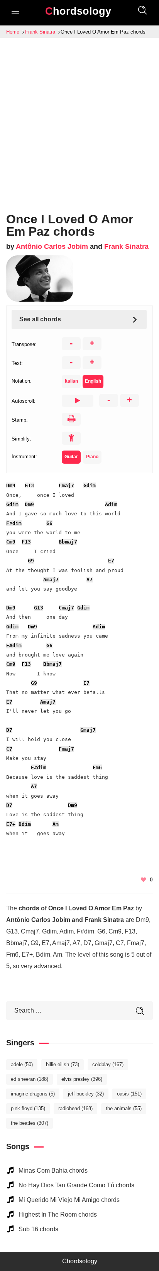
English (93, 381)
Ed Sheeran (29, 1079)
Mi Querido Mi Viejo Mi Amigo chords (69, 1200)
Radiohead (75, 1108)
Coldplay (107, 1064)
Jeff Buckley (86, 1094)
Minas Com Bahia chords (53, 1170)
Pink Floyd (28, 1108)
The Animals (124, 1108)
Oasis (129, 1094)
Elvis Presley (81, 1079)
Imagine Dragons (33, 1094)
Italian (71, 381)
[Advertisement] (79, 121)
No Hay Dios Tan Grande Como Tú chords (76, 1185)
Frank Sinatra (126, 246)
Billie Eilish (62, 1064)
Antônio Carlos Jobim (52, 246)
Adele (22, 1064)
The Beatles (29, 1123)
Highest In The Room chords (58, 1214)
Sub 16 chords (38, 1229)
